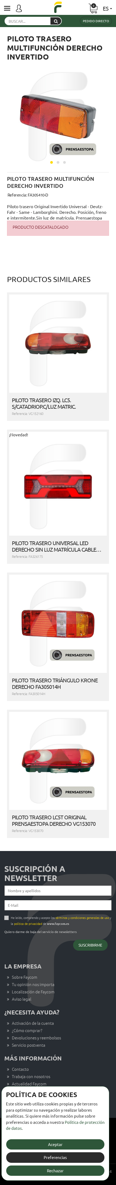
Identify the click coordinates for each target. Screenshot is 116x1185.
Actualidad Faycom (29, 1083)
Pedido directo (96, 21)
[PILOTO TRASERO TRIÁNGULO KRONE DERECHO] (58, 624)
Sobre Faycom (24, 977)
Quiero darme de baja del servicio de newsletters (40, 931)
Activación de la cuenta (33, 1023)
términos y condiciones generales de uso (82, 917)
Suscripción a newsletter (34, 873)
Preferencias (55, 1157)
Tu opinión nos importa (33, 984)
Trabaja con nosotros (31, 1076)
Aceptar (55, 1144)
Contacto (20, 1069)
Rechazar (55, 1170)
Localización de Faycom (33, 991)
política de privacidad (28, 923)
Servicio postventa (28, 1045)
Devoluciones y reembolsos (36, 1037)
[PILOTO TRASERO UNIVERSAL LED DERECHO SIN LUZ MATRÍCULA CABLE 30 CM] (58, 487)
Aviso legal (21, 999)
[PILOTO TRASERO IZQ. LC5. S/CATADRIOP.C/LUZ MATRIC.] (58, 343)
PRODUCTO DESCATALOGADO (41, 227)
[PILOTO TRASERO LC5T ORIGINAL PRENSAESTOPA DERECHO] (58, 761)
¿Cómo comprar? (27, 1030)
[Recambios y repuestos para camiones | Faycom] (58, 8)
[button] (51, 162)
